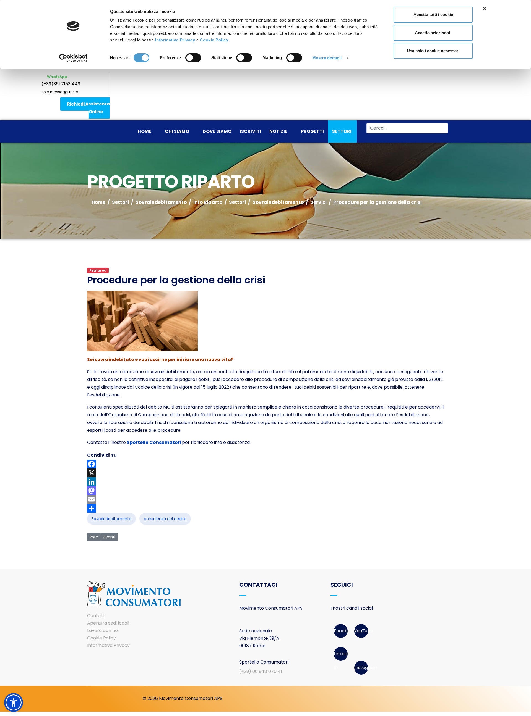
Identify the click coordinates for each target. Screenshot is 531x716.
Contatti (96, 615)
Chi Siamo (177, 131)
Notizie (278, 131)
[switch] (193, 57)
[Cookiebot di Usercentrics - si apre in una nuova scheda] (73, 58)
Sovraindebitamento (111, 519)
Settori (342, 131)
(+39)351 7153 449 (60, 84)
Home (144, 131)
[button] (14, 702)
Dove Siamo (217, 131)
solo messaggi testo (59, 91)
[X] (265, 472)
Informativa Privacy (175, 40)
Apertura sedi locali (108, 623)
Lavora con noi (103, 630)
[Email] (265, 499)
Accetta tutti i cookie (433, 14)
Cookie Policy (214, 40)
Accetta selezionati (433, 32)
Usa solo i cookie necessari (433, 50)
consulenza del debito (165, 519)
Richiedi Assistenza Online (88, 108)
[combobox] (407, 128)
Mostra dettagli (327, 58)
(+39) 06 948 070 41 (260, 671)
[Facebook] (265, 464)
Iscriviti (250, 131)
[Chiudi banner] (485, 8)
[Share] (265, 508)
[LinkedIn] (265, 481)
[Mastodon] (265, 490)
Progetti (312, 131)
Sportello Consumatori (154, 442)
